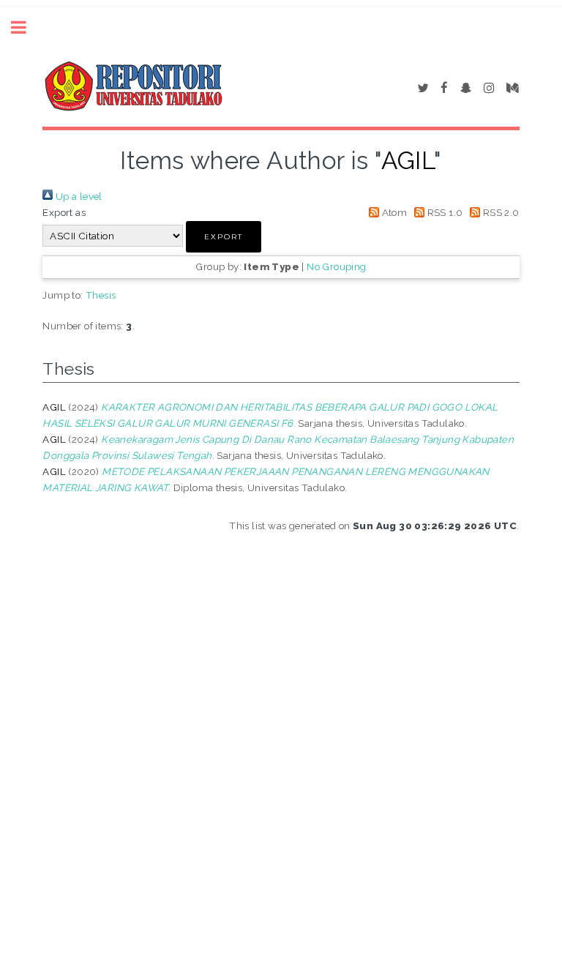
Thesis (101, 295)
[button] (223, 237)
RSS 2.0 (499, 212)
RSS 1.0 (443, 212)
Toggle (26, 27)
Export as (64, 212)
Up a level (77, 196)
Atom (393, 212)
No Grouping (336, 266)
